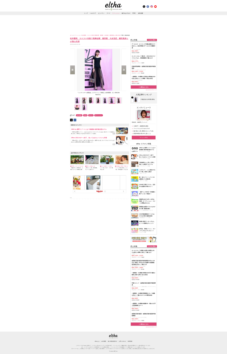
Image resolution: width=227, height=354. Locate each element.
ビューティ (101, 13)
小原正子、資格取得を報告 (140, 126)
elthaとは (97, 341)
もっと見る (144, 137)
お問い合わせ (122, 341)
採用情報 (130, 341)
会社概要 (103, 341)
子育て (134, 13)
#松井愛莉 (79, 115)
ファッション (116, 13)
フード (108, 13)
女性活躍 (140, 13)
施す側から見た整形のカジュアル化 (143, 131)
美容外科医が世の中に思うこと (142, 133)
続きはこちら (145, 87)
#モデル (91, 115)
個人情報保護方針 (112, 341)
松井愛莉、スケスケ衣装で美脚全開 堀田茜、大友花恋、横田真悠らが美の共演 (101, 35)
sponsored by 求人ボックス (151, 89)
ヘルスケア (93, 13)
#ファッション (98, 115)
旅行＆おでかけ (126, 13)
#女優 (85, 115)
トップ (86, 13)
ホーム (72, 35)
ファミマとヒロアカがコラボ (141, 128)
